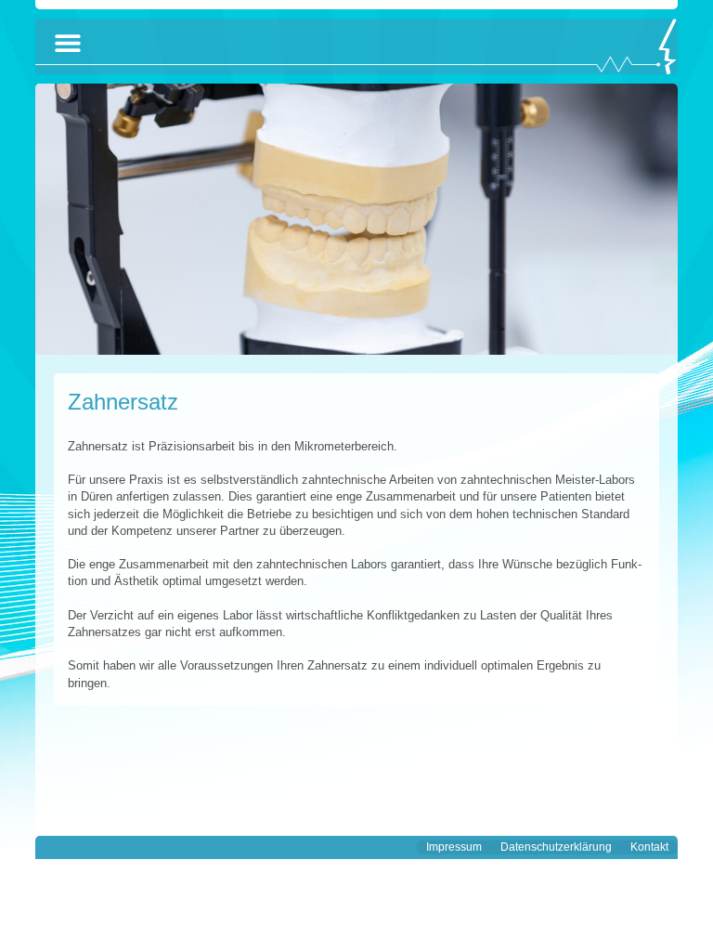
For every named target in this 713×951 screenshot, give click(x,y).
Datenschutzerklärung (556, 846)
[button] (68, 43)
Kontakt (649, 846)
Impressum (454, 846)
